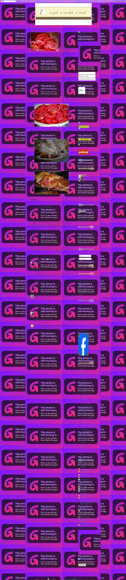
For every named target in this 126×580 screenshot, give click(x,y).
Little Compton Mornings (86, 495)
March (83, 446)
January (83, 451)
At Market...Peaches (85, 388)
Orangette (82, 498)
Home (51, 339)
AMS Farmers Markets (83, 281)
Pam (35, 294)
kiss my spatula (84, 493)
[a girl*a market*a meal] (83, 355)
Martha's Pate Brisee (46, 207)
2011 (81, 369)
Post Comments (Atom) (42, 343)
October (83, 380)
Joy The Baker (83, 491)
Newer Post (33, 339)
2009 (81, 373)
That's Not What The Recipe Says (87, 513)
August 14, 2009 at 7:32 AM (43, 307)
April (83, 444)
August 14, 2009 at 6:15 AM (43, 290)
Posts (81, 256)
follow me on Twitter (90, 325)
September (84, 382)
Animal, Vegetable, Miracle (84, 283)
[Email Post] (47, 259)
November (84, 377)
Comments (83, 259)
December (84, 375)
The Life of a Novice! (85, 517)
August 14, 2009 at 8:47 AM (43, 319)
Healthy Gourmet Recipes (69, 579)
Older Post (70, 339)
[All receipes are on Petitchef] (83, 154)
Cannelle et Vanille (84, 475)
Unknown (36, 323)
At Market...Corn (85, 401)
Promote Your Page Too (83, 356)
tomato (40, 260)
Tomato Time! (35, 30)
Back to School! (85, 391)
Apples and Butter (84, 469)
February (84, 449)
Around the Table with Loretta (85, 472)
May (83, 442)
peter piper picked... (85, 500)
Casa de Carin (83, 477)
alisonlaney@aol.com (83, 243)
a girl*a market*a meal (82, 332)
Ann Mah (36, 281)
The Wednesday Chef (85, 522)
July (83, 438)
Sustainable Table (82, 291)
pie (36, 260)
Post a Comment (34, 337)
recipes (86, 126)
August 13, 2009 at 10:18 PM (43, 278)
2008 (81, 454)
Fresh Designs (83, 486)
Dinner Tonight (84, 482)
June (83, 440)
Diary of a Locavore (85, 479)
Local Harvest (81, 285)
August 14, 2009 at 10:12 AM (43, 333)
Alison (35, 311)
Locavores (80, 287)
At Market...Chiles (85, 393)
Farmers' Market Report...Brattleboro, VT (87, 430)
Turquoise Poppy (84, 525)
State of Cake (83, 511)
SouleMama (83, 508)
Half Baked (83, 489)
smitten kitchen (83, 506)
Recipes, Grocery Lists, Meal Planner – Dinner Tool (87, 503)
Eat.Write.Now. (83, 484)
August (83, 384)
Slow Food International (84, 289)
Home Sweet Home (85, 403)
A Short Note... (84, 386)
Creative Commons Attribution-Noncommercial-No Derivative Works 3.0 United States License (85, 219)
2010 (81, 371)
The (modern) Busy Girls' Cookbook (86, 519)
